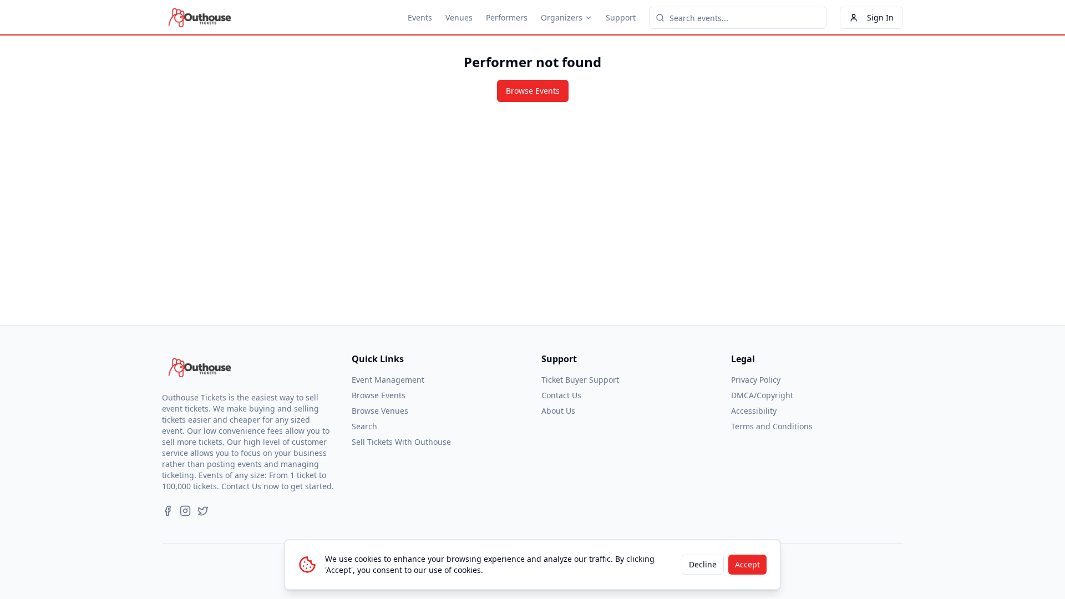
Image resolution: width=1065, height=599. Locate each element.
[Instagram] (185, 510)
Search (364, 426)
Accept (747, 564)
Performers (507, 17)
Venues (459, 17)
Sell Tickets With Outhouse (401, 441)
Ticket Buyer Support (580, 379)
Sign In (880, 17)
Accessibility (754, 410)
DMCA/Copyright (762, 395)
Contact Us (561, 395)
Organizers (561, 17)
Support (621, 17)
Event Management (388, 379)
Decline (703, 564)
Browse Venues (380, 410)
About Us (558, 410)
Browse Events (533, 90)
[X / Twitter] (203, 510)
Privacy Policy (755, 379)
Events (420, 17)
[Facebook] (167, 510)
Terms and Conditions (772, 426)
